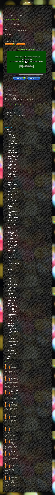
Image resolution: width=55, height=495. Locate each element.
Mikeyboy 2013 (11, 326)
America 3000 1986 (12, 280)
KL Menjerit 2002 (11, 278)
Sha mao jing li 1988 (12, 171)
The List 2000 (10, 347)
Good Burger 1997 (11, 257)
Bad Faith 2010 (11, 173)
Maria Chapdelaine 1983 (13, 306)
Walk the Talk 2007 (12, 290)
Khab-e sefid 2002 (15, 402)
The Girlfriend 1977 (12, 302)
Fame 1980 (10, 158)
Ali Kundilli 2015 (11, 305)
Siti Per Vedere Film (27, 2)
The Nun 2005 (11, 135)
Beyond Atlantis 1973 (12, 350)
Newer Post (8, 120)
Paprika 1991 (10, 182)
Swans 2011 (10, 303)
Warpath (9, 205)
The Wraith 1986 (11, 203)
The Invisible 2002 (11, 161)
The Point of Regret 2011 (13, 235)
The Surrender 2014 (12, 218)
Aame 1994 (10, 194)
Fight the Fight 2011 (12, 150)
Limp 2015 (10, 146)
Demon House (11, 325)
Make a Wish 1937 (11, 322)
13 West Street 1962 (12, 273)
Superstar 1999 (11, 338)
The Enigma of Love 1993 (13, 237)
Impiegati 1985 (11, 309)
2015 (8, 358)
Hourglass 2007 (11, 265)
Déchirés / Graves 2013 (13, 156)
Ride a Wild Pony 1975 (12, 179)
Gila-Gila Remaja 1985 (12, 230)
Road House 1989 (11, 275)
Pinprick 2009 (10, 199)
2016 (8, 129)
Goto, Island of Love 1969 (13, 263)
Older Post (45, 120)
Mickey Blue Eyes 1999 (12, 220)
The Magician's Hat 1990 (13, 320)
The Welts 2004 (11, 238)
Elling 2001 (10, 167)
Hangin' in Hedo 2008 (12, 19)
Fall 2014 (10, 312)
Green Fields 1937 (11, 352)
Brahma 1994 (10, 233)
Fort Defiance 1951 (12, 196)
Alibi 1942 (10, 269)
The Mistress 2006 (11, 137)
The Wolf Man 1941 (12, 340)
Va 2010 (9, 261)
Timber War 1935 (11, 240)
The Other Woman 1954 (13, 138)
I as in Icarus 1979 (11, 174)
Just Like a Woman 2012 (13, 176)
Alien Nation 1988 (11, 348)
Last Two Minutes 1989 (12, 159)
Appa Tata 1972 (11, 323)
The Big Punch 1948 (12, 353)
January (10, 356)
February (10, 131)
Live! (12, 427)
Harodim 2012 (11, 277)
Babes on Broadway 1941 (13, 152)
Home (27, 6)
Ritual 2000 (13, 414)
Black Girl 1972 (11, 206)
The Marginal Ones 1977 (13, 177)
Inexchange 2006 (11, 300)
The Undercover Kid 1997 (13, 187)
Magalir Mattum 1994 (12, 232)
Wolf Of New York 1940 (12, 209)
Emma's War (10, 227)
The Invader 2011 (11, 181)
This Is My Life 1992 (12, 311)
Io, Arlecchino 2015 (12, 162)
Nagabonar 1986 (11, 250)
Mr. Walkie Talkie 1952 (12, 318)
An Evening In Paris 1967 (13, 217)
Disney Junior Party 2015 (13, 193)
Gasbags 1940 (14, 476)
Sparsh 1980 (10, 197)
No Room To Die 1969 (12, 317)
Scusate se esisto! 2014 (13, 355)
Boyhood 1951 (11, 308)
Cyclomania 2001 (11, 208)
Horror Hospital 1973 (12, 336)
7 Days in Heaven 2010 (13, 191)
